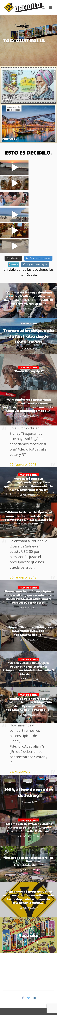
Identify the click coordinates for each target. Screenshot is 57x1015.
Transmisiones (28, 323)
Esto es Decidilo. (28, 152)
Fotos (28, 782)
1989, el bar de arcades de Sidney (28, 792)
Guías (5, 105)
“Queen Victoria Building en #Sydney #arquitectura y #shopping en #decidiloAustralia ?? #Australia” (28, 668)
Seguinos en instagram (36, 264)
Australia (28, 935)
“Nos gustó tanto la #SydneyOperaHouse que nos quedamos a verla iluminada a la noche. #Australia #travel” (28, 484)
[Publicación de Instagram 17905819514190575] (14, 230)
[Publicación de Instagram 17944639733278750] (14, 167)
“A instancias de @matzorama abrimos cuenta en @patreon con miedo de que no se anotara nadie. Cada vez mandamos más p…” (28, 405)
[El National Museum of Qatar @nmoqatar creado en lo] (14, 246)
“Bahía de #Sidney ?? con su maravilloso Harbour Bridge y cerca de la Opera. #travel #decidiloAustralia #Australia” (29, 704)
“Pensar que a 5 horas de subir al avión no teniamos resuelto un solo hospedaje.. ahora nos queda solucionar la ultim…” (28, 897)
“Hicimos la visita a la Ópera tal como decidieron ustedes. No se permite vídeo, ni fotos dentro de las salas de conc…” (29, 517)
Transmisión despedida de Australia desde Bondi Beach (28, 336)
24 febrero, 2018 (23, 772)
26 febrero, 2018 (23, 464)
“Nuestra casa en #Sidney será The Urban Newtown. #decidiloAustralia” (28, 861)
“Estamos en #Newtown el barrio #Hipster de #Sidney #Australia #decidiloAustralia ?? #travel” (28, 827)
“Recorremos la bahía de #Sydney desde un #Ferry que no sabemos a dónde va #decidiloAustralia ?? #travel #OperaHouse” (28, 596)
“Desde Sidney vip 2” (28, 371)
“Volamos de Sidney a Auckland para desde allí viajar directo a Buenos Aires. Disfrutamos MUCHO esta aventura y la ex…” (28, 298)
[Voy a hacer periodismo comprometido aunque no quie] (14, 199)
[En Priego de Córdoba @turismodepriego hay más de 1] (14, 183)
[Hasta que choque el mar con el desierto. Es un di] (14, 215)
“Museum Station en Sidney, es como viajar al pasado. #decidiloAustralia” (28, 630)
